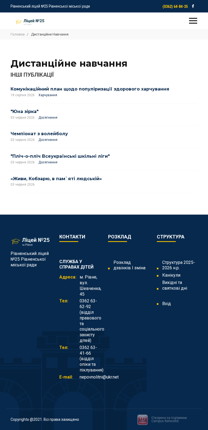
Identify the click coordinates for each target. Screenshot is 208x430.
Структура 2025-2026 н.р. (178, 265)
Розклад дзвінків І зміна (129, 265)
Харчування (47, 95)
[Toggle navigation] (193, 21)
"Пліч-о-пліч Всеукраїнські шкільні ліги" (60, 156)
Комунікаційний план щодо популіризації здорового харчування (90, 89)
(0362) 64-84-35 (175, 6)
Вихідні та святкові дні (174, 285)
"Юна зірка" (24, 111)
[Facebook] (193, 6)
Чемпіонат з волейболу (39, 133)
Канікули (171, 275)
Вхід (166, 303)
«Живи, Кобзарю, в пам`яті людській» (56, 178)
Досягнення (47, 117)
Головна (18, 34)
